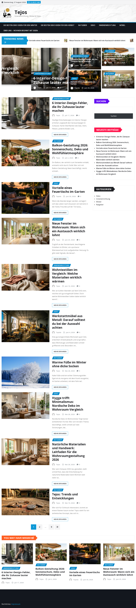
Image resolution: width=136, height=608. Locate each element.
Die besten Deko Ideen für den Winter (20, 25)
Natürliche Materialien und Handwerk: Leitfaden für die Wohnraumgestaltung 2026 (69, 452)
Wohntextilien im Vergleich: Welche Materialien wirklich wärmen (67, 275)
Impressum (15, 604)
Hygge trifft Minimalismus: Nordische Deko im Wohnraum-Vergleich (67, 403)
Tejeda (18, 88)
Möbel (122, 25)
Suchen (101, 101)
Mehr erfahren (60, 134)
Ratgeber (82, 25)
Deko (93, 25)
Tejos (21, 12)
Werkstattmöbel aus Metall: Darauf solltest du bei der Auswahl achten (68, 321)
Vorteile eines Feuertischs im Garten (38, 80)
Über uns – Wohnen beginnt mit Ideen (21, 30)
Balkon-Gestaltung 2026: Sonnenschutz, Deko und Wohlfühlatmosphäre (114, 56)
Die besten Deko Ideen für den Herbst (57, 25)
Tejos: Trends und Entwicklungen (65, 496)
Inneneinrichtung (107, 25)
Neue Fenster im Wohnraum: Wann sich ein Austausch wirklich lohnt (118, 79)
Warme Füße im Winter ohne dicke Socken (69, 364)
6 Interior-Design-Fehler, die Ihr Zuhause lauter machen (84, 60)
